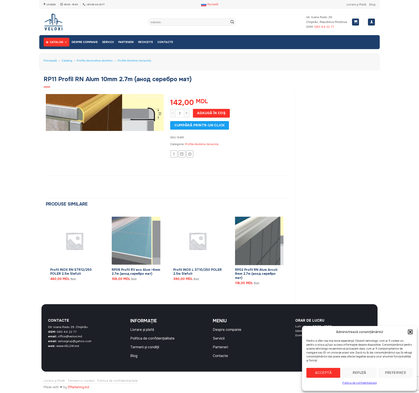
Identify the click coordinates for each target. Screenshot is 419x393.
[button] (410, 332)
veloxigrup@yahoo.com (74, 341)
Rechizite (145, 42)
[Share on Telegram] (189, 154)
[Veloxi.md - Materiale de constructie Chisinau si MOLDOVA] (58, 22)
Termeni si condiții (81, 381)
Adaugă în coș (211, 113)
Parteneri (126, 42)
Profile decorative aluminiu (95, 60)
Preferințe (395, 373)
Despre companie (85, 42)
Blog (372, 4)
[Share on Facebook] (174, 154)
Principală (50, 60)
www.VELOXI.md (67, 346)
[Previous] (46, 254)
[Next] (287, 254)
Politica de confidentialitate (359, 383)
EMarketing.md (78, 387)
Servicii (108, 42)
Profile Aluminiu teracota (134, 60)
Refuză (359, 373)
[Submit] (232, 22)
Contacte (165, 42)
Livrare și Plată (356, 4)
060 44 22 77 (324, 27)
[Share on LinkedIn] (181, 154)
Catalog (56, 42)
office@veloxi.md (70, 336)
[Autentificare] (371, 22)
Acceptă (323, 373)
